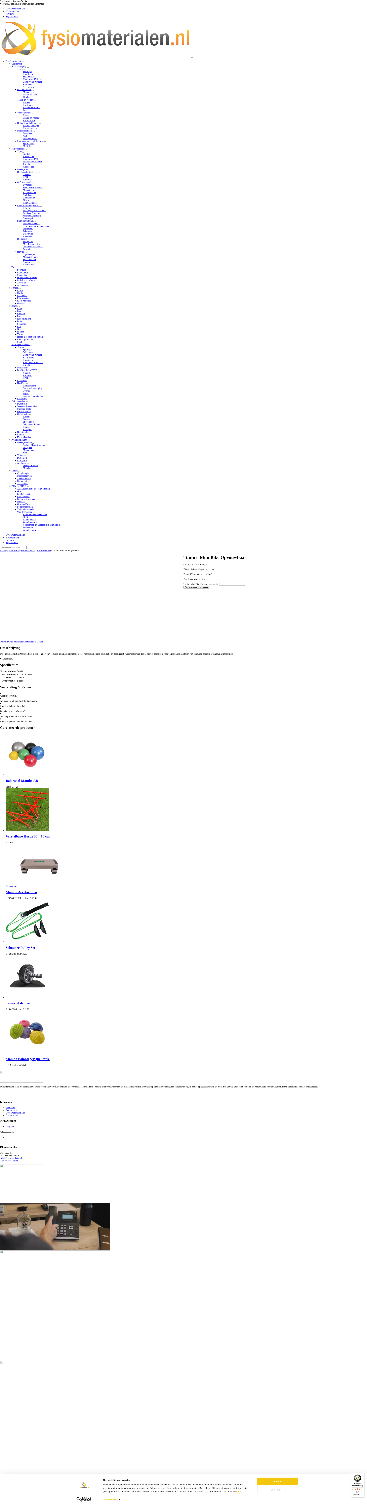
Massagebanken (24, 130)
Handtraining (29, 197)
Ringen (26, 427)
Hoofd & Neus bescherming (30, 337)
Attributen (27, 179)
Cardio (20, 293)
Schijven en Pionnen (32, 424)
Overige (21, 303)
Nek (19, 329)
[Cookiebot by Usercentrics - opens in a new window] (83, 1499)
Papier (26, 393)
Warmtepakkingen (31, 125)
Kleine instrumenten (26, 499)
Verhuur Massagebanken (40, 226)
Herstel (20, 252)
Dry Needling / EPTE (27, 172)
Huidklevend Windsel (33, 79)
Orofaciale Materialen (33, 246)
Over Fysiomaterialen (15, 8)
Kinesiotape (28, 74)
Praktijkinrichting (25, 221)
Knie (19, 308)
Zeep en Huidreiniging (33, 396)
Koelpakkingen (30, 128)
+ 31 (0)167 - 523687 (9, 1160)
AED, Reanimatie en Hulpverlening (33, 489)
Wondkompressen (31, 522)
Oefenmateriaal (24, 182)
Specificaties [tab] (18, 641)
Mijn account (12, 16)
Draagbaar (27, 133)
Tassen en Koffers (25, 100)
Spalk (19, 342)
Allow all (277, 1481)
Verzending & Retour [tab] (33, 641)
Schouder (21, 324)
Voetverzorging (24, 112)
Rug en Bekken (24, 319)
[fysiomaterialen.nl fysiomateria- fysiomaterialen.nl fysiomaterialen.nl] (95, 56)
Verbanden (28, 527)
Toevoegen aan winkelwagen (196, 587)
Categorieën (16, 64)
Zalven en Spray (30, 94)
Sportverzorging (19, 66)
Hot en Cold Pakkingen (28, 123)
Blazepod (27, 429)
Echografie (28, 234)
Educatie (27, 249)
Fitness (14, 288)
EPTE (26, 177)
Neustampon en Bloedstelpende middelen (41, 525)
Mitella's (21, 501)
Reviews (10, 14)
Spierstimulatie (29, 259)
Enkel (20, 311)
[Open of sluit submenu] (28, 67)
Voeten (20, 334)
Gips (19, 491)
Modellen (27, 468)
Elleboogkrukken (25, 339)
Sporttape (27, 71)
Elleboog (21, 313)
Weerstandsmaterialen (33, 187)
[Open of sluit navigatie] (192, 57)
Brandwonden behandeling (35, 514)
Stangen (26, 419)
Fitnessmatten (23, 298)
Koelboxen (28, 105)
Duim (19, 321)
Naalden (27, 174)
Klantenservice (12, 11)
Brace (14, 306)
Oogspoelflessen (24, 504)
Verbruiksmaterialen (20, 344)
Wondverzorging (25, 512)
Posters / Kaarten (30, 465)
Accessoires (28, 87)
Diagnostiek (23, 239)
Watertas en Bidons (31, 107)
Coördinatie (28, 195)
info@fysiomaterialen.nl (11, 1158)
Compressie (28, 262)
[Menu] (362, 1474)
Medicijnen (28, 146)
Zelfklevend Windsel (32, 82)
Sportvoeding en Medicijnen (30, 141)
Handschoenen (29, 385)
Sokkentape (28, 76)
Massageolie (28, 92)
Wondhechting (29, 530)
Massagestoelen (30, 138)
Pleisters (26, 517)
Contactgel (28, 218)
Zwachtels (27, 84)
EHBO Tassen (23, 494)
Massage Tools (29, 190)
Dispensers (28, 228)
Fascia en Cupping (31, 213)
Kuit (19, 326)
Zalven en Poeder (31, 118)
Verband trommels (25, 509)
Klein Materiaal (30, 203)
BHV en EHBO (19, 486)
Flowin (26, 200)
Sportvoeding (29, 143)
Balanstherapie (29, 192)
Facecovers (22, 380)
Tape (19, 69)
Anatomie (27, 236)
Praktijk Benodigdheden (28, 205)
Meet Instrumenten (31, 244)
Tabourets (27, 231)
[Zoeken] (28, 548)
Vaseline (27, 97)
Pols (19, 316)
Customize (276, 1489)
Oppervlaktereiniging (32, 388)
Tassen (26, 110)
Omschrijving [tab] (6, 641)
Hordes (26, 416)
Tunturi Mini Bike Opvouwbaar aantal (201, 584)
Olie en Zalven (24, 89)
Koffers (26, 102)
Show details (109, 1499)
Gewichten (22, 295)
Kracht (20, 290)
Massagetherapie (30, 257)
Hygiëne (27, 208)
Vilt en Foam (29, 120)
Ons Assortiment (13, 61)
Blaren (26, 115)
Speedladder (28, 422)
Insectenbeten (23, 496)
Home (3, 550)
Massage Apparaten (32, 215)
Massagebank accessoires (34, 210)
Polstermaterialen (25, 507)
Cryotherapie (29, 254)
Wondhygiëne (29, 519)
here (238, 1491)
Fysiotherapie (17, 149)
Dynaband (27, 185)
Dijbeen (20, 331)
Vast (25, 136)
